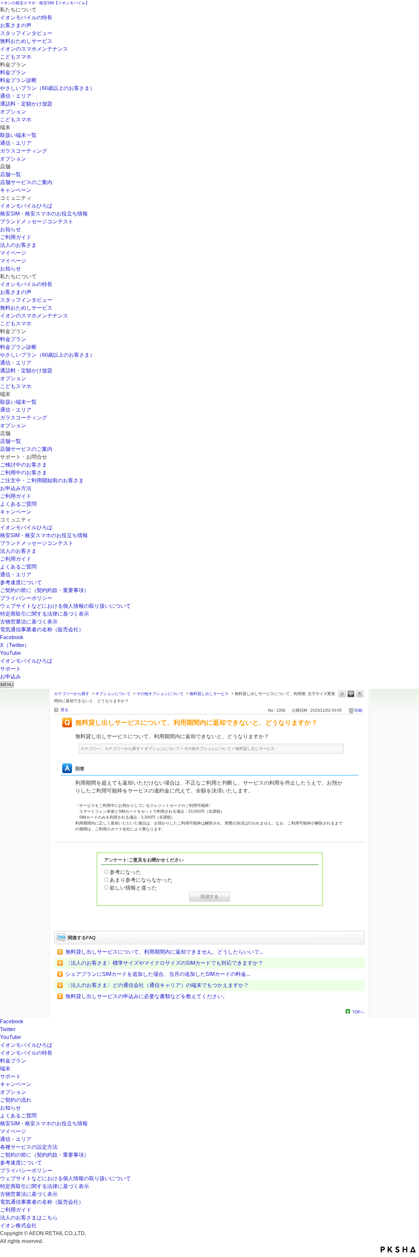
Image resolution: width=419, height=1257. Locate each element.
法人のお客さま (18, 245)
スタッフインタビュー (26, 33)
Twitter (7, 1029)
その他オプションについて (160, 693)
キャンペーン (15, 190)
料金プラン (13, 72)
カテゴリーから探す (71, 693)
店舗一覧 (10, 174)
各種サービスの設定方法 (29, 1147)
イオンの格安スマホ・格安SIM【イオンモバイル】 (44, 3)
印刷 (358, 710)
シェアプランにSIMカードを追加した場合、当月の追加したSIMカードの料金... (157, 974)
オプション (13, 111)
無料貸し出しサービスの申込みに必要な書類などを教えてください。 (146, 996)
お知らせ (10, 229)
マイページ (13, 253)
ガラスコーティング (23, 151)
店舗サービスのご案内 (26, 182)
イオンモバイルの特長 (26, 17)
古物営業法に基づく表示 (29, 621)
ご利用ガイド (15, 237)
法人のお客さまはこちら (29, 1217)
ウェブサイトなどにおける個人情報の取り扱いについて (65, 606)
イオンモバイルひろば (26, 206)
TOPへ (358, 1012)
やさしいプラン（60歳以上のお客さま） (47, 88)
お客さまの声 (15, 25)
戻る (64, 709)
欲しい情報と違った (133, 888)
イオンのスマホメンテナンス (34, 49)
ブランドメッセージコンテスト (36, 221)
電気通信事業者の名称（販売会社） (42, 629)
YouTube (10, 653)
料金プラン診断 (18, 80)
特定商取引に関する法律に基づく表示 (44, 614)
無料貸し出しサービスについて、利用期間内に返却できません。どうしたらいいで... (164, 952)
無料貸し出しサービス (209, 693)
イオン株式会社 (18, 1225)
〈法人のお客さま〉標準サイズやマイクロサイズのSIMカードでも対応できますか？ (164, 963)
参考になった (125, 872)
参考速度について (21, 582)
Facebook (11, 637)
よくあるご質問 (18, 504)
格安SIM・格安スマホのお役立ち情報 (44, 213)
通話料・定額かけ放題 (26, 104)
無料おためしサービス (26, 41)
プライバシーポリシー (26, 598)
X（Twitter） (14, 645)
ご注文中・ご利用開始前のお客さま (42, 480)
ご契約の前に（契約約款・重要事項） (44, 590)
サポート (10, 1076)
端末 (5, 1068)
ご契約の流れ (15, 1100)
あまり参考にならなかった (141, 880)
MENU (7, 684)
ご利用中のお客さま (23, 472)
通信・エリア (15, 96)
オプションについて (113, 693)
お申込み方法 (15, 488)
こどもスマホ (15, 56)
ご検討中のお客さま (23, 464)
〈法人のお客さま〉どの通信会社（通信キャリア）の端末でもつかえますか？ (157, 985)
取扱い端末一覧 (18, 135)
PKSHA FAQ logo (398, 1249)
